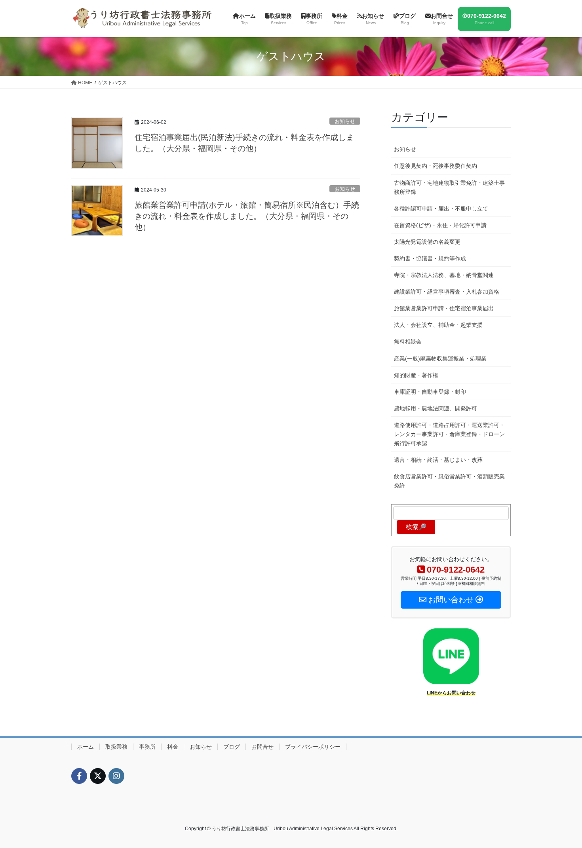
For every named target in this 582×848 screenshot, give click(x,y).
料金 (172, 747)
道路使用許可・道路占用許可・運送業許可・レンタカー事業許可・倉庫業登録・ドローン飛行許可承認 (449, 434)
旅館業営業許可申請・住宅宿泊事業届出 (444, 308)
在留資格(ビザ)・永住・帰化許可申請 (440, 225)
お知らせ (345, 121)
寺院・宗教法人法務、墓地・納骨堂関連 (444, 275)
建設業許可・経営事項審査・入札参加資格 (446, 291)
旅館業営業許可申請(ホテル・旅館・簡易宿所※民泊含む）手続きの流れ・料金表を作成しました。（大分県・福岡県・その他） (247, 216)
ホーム (85, 747)
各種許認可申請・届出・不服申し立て (441, 208)
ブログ (231, 747)
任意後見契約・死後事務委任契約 (435, 166)
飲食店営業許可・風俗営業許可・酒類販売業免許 (449, 481)
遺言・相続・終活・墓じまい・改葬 (438, 460)
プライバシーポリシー (312, 747)
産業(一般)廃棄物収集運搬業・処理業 (440, 358)
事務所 (147, 747)
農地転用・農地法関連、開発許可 (435, 408)
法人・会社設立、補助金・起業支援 (438, 325)
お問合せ (262, 747)
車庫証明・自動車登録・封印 (430, 392)
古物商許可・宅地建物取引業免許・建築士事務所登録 (449, 187)
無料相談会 (408, 341)
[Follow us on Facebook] (79, 776)
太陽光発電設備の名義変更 (427, 242)
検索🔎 (416, 527)
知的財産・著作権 (416, 375)
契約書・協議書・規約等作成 (430, 258)
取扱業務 (116, 747)
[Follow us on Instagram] (116, 776)
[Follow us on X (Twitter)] (98, 776)
